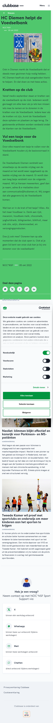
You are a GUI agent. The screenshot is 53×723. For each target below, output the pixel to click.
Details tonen (39, 387)
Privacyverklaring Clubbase (16, 687)
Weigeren (26, 412)
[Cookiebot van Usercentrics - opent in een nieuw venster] (39, 308)
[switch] (46, 361)
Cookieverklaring (12, 692)
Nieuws (11, 13)
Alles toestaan (26, 395)
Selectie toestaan (26, 404)
